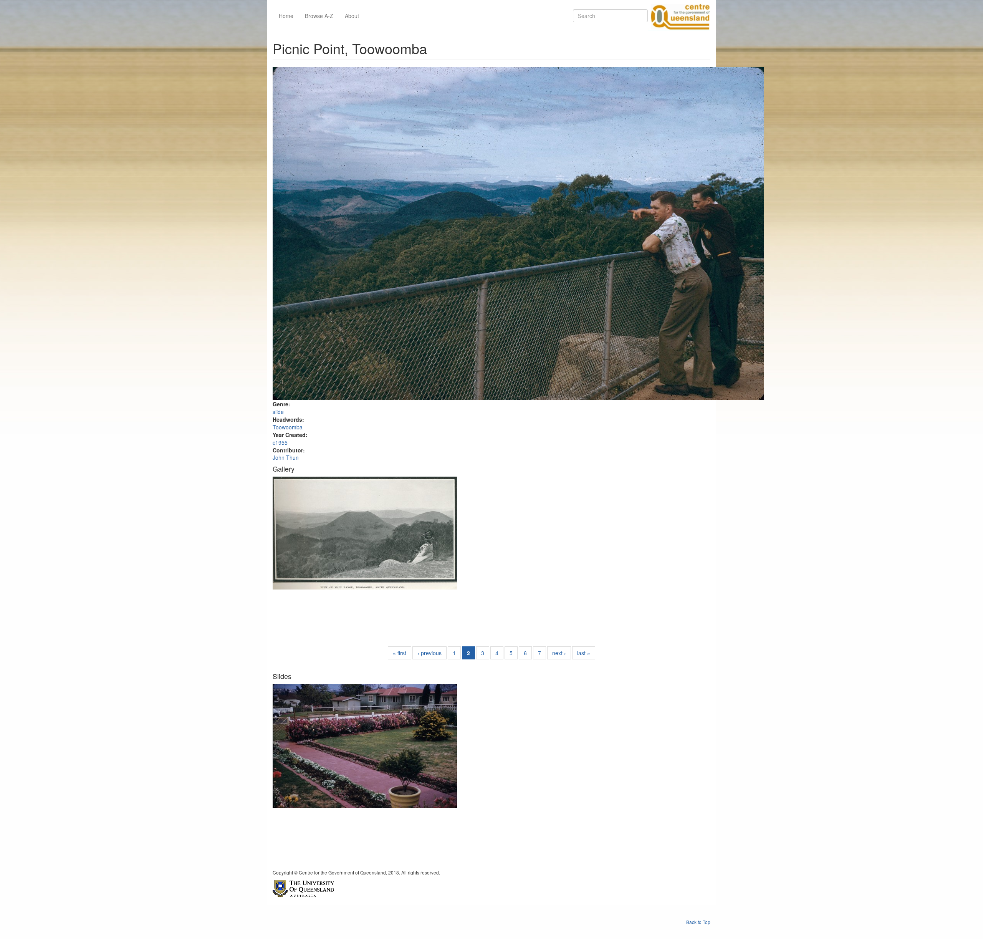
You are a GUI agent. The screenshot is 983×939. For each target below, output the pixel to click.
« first (399, 653)
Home (286, 16)
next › (559, 653)
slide (278, 412)
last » (583, 653)
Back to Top (698, 922)
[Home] (679, 15)
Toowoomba (288, 427)
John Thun (286, 457)
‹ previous (429, 653)
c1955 (280, 442)
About (352, 16)
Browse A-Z (319, 16)
